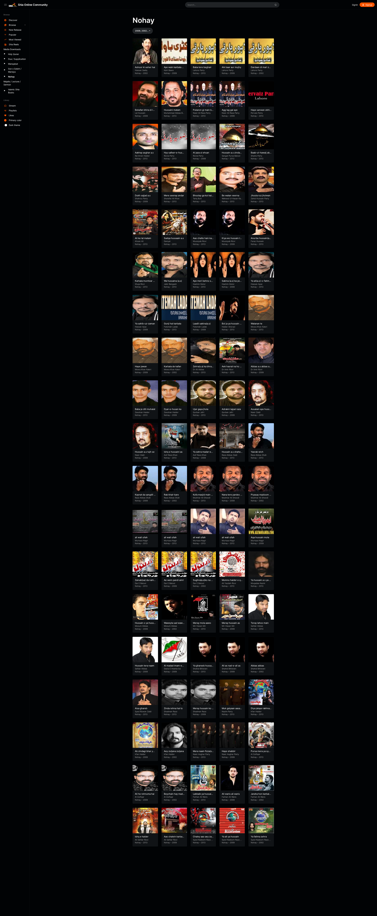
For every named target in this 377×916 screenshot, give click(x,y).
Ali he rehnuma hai (144, 793)
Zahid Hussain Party (260, 198)
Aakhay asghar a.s (144, 152)
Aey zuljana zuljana (174, 751)
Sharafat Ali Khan (172, 198)
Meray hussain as (231, 623)
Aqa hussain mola (260, 537)
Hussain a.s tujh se (144, 451)
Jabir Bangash (170, 284)
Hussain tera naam (144, 665)
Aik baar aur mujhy (231, 67)
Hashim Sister (199, 284)
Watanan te (256, 323)
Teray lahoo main (260, 623)
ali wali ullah (141, 537)
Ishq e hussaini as (173, 451)
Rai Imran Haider (142, 156)
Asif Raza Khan (170, 455)
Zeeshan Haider (142, 412)
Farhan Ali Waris (200, 797)
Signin (355, 5)
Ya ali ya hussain (230, 836)
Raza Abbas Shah (259, 455)
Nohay (138, 73)
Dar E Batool (140, 583)
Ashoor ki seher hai (145, 67)
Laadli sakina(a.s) (202, 323)
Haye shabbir (228, 751)
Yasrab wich (257, 451)
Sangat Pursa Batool (231, 156)
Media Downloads (12, 49)
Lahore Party (199, 70)
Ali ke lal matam (143, 238)
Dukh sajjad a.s (143, 195)
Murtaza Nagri (141, 540)
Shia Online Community (33, 4)
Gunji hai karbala (172, 323)
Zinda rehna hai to (173, 708)
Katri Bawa (168, 70)
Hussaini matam (172, 110)
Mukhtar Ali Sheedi (201, 498)
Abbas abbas (257, 665)
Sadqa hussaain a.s (174, 238)
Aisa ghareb (141, 708)
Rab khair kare (171, 494)
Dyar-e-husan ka (172, 409)
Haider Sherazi (228, 327)
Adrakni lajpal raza (231, 409)
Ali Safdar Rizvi (141, 840)
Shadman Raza (170, 711)
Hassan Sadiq (141, 70)
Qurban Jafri (198, 412)
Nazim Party (227, 711)
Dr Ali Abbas (198, 369)
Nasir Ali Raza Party (202, 113)
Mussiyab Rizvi (199, 241)
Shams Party (256, 156)
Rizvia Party (169, 156)
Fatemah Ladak (171, 327)
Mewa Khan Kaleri (259, 327)
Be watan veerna (230, 195)
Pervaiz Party (257, 113)
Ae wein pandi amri (174, 580)
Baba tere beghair (202, 67)
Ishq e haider (141, 836)
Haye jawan (141, 366)
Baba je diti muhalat (145, 409)
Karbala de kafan (172, 366)
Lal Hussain (140, 113)
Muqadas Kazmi (258, 583)
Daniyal (167, 241)
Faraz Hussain (257, 241)
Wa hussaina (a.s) (173, 280)
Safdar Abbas (257, 626)
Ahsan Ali (139, 241)
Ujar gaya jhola (200, 409)
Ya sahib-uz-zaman (145, 323)
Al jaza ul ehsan (201, 152)
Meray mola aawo (202, 623)
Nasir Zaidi (255, 412)
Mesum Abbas (141, 626)
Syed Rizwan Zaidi (143, 711)
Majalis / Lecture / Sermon (12, 83)
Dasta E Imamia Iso (172, 668)
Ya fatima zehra (259, 836)
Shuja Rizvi (140, 284)
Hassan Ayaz (256, 284)
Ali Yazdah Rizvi (229, 583)
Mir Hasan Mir (199, 626)
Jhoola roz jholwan (260, 195)
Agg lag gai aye (230, 110)
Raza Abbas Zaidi (229, 455)
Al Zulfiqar (255, 754)
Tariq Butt (197, 198)
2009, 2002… (141, 30)
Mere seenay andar (174, 195)
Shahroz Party (141, 198)
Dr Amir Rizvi (227, 369)
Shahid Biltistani (200, 668)
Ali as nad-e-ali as (231, 665)
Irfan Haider (256, 711)
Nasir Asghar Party (201, 754)
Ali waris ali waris (231, 793)
